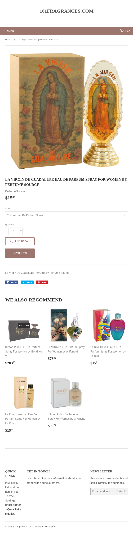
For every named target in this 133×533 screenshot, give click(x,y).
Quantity (10, 224)
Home (8, 39)
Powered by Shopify (45, 526)
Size (7, 208)
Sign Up (121, 491)
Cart (127, 31)
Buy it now (20, 253)
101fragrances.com (67, 11)
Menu (10, 31)
